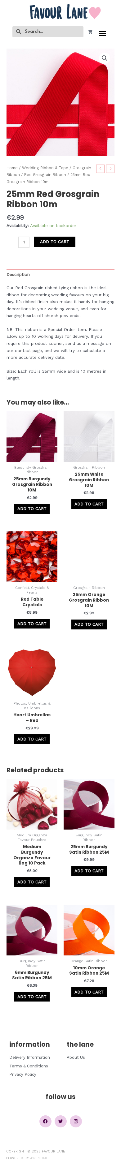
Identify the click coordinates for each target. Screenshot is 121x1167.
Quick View (32, 456)
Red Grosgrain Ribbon (45, 174)
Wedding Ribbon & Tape (45, 167)
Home (12, 167)
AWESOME (39, 1158)
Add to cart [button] (32, 508)
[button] (103, 33)
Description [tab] (18, 274)
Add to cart (54, 241)
